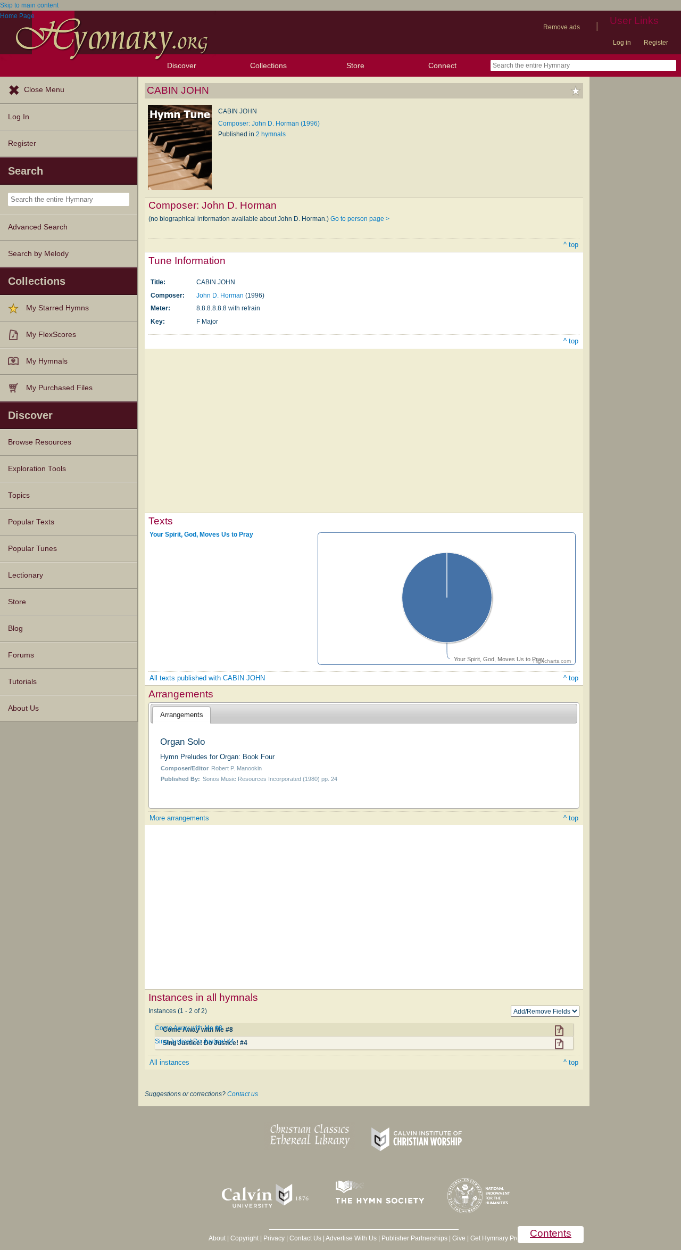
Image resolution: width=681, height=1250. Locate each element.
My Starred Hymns (57, 308)
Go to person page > (359, 219)
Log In (18, 117)
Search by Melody (38, 254)
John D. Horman (220, 295)
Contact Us (305, 1238)
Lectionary (25, 575)
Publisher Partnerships (414, 1238)
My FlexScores (51, 335)
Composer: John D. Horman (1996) (269, 123)
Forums (21, 655)
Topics (19, 495)
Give (459, 1238)
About (217, 1238)
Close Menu (44, 90)
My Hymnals (47, 361)
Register (656, 42)
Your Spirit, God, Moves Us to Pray (201, 534)
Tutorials (22, 682)
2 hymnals (271, 134)
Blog (15, 628)
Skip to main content (29, 5)
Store (355, 65)
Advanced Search (38, 227)
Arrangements (181, 715)
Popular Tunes (32, 549)
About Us (23, 708)
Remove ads (561, 27)
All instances (169, 1062)
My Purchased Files (59, 388)
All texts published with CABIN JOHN (207, 678)
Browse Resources (39, 442)
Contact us (242, 1094)
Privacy (274, 1238)
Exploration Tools (37, 469)
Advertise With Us (351, 1238)
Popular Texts (31, 522)
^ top (570, 245)
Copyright (244, 1238)
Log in (622, 42)
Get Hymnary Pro (495, 1238)
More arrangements (179, 818)
